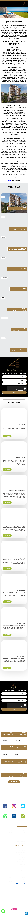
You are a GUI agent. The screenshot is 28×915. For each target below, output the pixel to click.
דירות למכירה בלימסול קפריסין (20, 845)
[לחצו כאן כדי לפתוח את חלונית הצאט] (3, 911)
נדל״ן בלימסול (23, 868)
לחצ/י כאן (10, 180)
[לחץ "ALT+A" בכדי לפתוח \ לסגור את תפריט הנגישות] (26, 913)
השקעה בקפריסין (22, 854)
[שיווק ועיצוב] (14, 910)
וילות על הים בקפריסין (21, 859)
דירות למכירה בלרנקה (21, 847)
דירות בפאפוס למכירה (21, 843)
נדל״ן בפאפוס (23, 866)
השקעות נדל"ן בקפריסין (21, 841)
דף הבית (23, 829)
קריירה (24, 832)
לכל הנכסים (14, 782)
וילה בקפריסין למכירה (21, 849)
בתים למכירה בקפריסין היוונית (20, 852)
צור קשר (10, 832)
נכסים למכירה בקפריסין (21, 861)
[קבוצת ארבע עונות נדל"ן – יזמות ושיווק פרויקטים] (23, 4)
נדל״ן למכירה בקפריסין (21, 863)
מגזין (11, 830)
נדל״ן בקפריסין (22, 864)
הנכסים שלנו (10, 829)
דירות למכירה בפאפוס (21, 850)
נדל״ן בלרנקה (23, 870)
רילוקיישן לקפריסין (22, 856)
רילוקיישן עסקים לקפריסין (20, 857)
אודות (24, 830)
